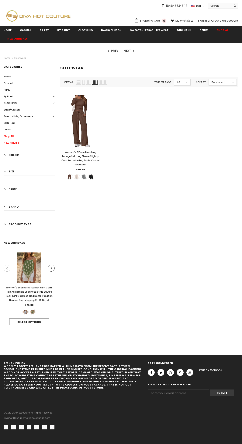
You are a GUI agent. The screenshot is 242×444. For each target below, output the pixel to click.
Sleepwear (20, 58)
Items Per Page (162, 82)
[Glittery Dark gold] (84, 177)
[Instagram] (170, 372)
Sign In (203, 21)
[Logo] (38, 16)
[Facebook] (151, 372)
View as (68, 82)
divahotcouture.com (38, 418)
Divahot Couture (13, 418)
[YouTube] (189, 372)
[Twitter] (160, 372)
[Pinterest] (180, 372)
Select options (29, 322)
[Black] (91, 177)
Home (7, 58)
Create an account (224, 21)
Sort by (201, 82)
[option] (29, 288)
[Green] (33, 312)
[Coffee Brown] (70, 177)
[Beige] (77, 177)
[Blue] (25, 312)
